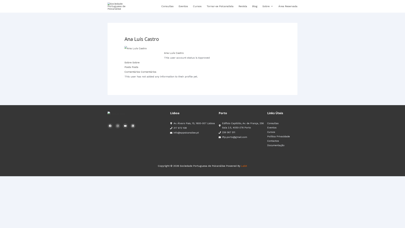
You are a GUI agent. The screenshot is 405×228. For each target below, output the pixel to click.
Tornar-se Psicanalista (220, 6)
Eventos (183, 6)
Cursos (197, 6)
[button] (271, 6)
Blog (254, 6)
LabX (244, 165)
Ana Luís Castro (174, 52)
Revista (243, 6)
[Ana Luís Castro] (136, 48)
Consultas (167, 6)
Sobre (266, 6)
